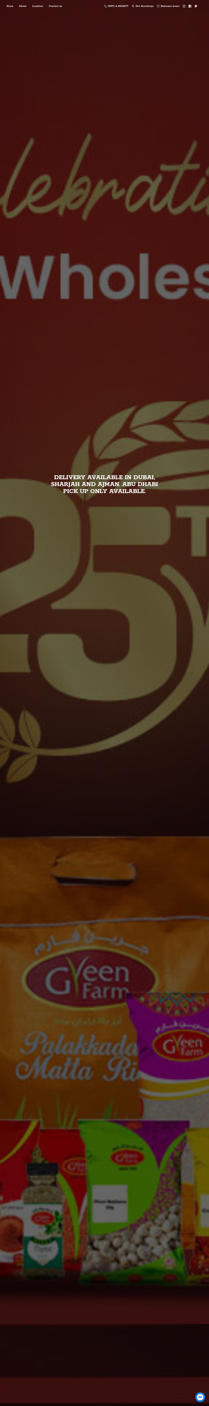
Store (10, 6)
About (22, 6)
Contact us (55, 6)
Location (37, 6)
